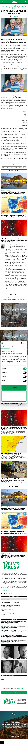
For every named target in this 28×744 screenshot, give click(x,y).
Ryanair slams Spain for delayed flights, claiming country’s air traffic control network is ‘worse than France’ (14, 641)
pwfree (20, 167)
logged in (9, 297)
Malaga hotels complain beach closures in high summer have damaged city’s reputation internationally (13, 622)
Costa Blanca (5, 6)
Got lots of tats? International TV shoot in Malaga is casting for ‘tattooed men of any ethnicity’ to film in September (14, 631)
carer (8, 167)
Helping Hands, (16, 48)
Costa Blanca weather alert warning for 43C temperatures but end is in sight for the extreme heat (13, 454)
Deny (14, 398)
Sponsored (23, 6)
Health (11, 6)
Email (2, 679)
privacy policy (20, 688)
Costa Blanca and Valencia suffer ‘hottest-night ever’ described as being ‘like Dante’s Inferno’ (13, 192)
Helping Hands (22, 146)
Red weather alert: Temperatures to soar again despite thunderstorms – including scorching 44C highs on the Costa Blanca (14, 240)
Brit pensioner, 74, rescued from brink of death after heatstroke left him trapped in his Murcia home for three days (14, 636)
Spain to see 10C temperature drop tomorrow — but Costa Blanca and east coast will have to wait (13, 216)
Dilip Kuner (15, 16)
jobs (11, 167)
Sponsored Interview (14, 7)
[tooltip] (6, 291)
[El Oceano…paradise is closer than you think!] (14, 309)
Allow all (14, 387)
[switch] (25, 372)
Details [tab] (14, 346)
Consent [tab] (5, 346)
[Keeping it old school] (14, 321)
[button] (26, 599)
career (3, 167)
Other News (17, 6)
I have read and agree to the (13, 688)
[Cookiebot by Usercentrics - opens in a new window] (21, 343)
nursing (15, 167)
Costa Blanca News (17, 158)
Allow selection (14, 393)
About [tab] (23, 346)
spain (24, 167)
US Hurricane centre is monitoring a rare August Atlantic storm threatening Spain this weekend (13, 627)
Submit (14, 692)
